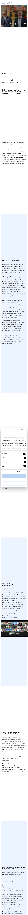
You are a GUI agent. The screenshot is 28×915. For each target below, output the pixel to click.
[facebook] (20, 24)
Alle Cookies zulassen (14, 475)
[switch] (24, 458)
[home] (7, 2)
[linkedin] (11, 24)
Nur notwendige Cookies (14, 483)
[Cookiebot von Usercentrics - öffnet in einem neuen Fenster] (20, 430)
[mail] (25, 24)
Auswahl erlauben (14, 480)
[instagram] (15, 24)
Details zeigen (20, 471)
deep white (4, 155)
